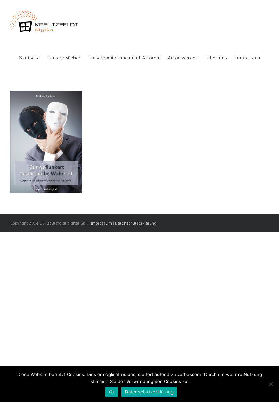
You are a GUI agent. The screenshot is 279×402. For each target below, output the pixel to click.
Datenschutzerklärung (136, 223)
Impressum (101, 223)
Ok (112, 392)
